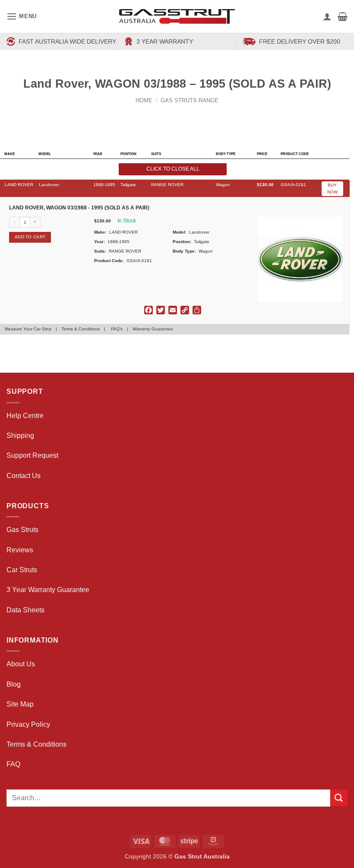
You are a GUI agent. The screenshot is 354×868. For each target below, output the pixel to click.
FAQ (13, 764)
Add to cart (30, 236)
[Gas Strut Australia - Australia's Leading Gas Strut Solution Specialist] (177, 16)
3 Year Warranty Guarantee (47, 589)
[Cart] (343, 16)
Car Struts (21, 569)
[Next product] (169, 114)
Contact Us (23, 475)
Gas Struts (22, 529)
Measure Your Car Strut (28, 328)
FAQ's (117, 328)
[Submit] (339, 797)
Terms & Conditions (80, 328)
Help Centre (25, 415)
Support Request (32, 455)
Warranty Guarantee (153, 328)
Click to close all (172, 169)
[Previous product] (185, 114)
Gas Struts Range (189, 100)
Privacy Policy (28, 724)
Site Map (20, 704)
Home (144, 100)
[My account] (327, 16)
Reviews (19, 550)
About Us (20, 664)
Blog (13, 684)
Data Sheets (25, 610)
